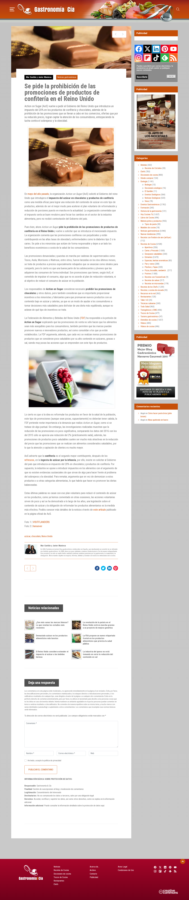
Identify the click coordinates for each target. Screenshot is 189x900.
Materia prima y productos (151, 221)
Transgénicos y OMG (149, 310)
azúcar (27, 536)
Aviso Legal (122, 866)
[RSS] (175, 871)
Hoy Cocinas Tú (147, 214)
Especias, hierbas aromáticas (156, 260)
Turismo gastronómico (150, 316)
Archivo (93, 870)
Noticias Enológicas (152, 198)
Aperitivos (149, 247)
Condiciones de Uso (126, 870)
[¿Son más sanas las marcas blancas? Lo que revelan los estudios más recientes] (30, 625)
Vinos (147, 201)
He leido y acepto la (44, 760)
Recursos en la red (148, 293)
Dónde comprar (147, 178)
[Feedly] (170, 871)
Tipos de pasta (151, 224)
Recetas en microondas (154, 283)
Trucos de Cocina (148, 313)
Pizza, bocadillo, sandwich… (156, 270)
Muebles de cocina (148, 227)
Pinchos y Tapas (151, 267)
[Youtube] (175, 867)
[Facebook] (155, 867)
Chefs (143, 171)
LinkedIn (156, 49)
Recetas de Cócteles (153, 168)
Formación (145, 207)
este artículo (99, 509)
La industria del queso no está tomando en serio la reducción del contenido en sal (98, 654)
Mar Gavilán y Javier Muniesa (38, 77)
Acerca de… (94, 866)
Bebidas (144, 165)
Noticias (57, 866)
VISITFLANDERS (41, 522)
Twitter (147, 49)
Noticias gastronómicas (66, 77)
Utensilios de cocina (149, 320)
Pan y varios (149, 264)
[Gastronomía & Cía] (46, 9)
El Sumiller (149, 191)
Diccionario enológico (153, 188)
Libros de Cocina (147, 217)
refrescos (29, 460)
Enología (144, 181)
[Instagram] (155, 871)
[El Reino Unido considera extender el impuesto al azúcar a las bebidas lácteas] (30, 654)
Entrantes (148, 257)
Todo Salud (145, 306)
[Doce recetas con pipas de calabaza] (122, 34)
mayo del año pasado (38, 193)
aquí (102, 805)
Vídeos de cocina (147, 326)
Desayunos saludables (153, 254)
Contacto (93, 874)
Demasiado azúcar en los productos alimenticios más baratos (52, 637)
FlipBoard (147, 57)
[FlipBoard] (160, 871)
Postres (148, 273)
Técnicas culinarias (148, 303)
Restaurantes (146, 296)
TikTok (156, 57)
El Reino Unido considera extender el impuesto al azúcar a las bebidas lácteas (52, 654)
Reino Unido (47, 536)
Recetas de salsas (152, 280)
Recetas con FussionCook (155, 277)
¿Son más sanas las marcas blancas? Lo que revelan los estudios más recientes (52, 625)
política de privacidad (52, 760)
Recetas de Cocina (148, 244)
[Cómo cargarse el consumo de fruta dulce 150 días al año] (115, 34)
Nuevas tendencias (148, 234)
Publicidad (94, 877)
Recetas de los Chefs (149, 287)
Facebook (138, 49)
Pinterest (165, 49)
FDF (83, 318)
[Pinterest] (170, 867)
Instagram (138, 57)
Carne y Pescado (151, 250)
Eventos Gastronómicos (150, 204)
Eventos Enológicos (152, 194)
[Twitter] (160, 867)
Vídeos (143, 323)
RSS (173, 57)
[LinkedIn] (165, 867)
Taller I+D (144, 300)
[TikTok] (165, 871)
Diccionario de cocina (149, 175)
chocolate (36, 536)
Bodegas (148, 184)
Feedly (165, 57)
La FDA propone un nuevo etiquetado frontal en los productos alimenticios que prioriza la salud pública (99, 639)
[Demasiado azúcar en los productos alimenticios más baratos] (30, 638)
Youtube (173, 49)
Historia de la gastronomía (151, 211)
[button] (12, 9)
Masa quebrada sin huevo (158, 420)
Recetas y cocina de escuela (152, 290)
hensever (37, 526)
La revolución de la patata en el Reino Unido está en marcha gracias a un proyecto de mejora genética (98, 625)
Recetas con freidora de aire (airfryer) (156, 237)
